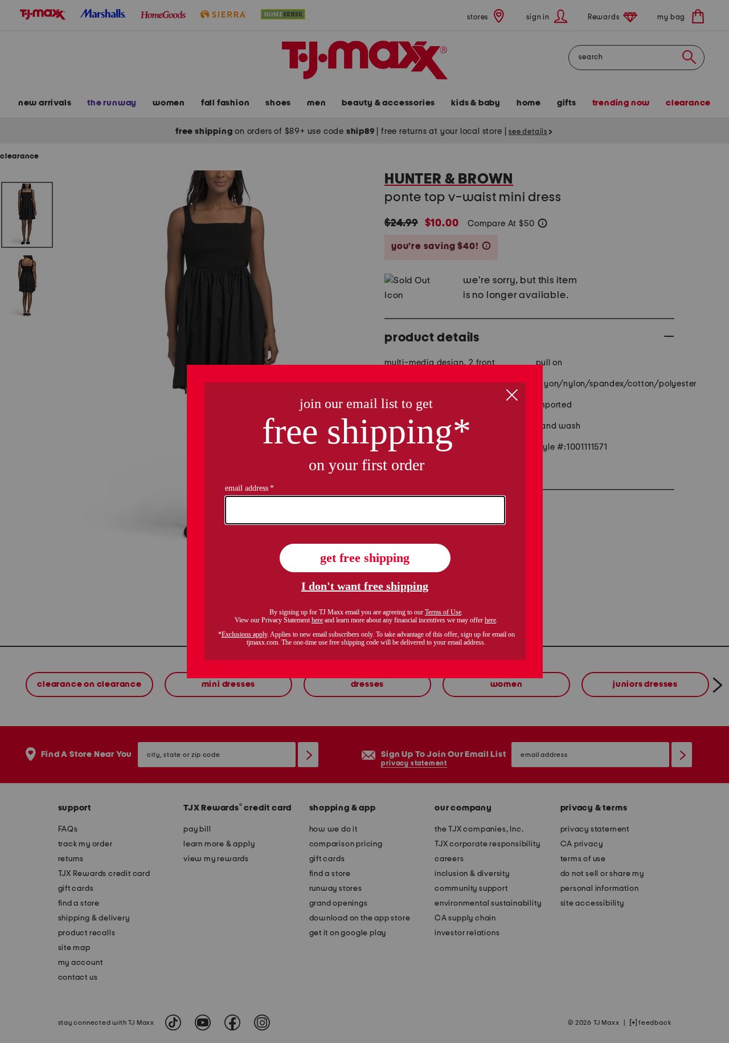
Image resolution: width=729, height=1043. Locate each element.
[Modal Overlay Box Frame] (365, 521)
